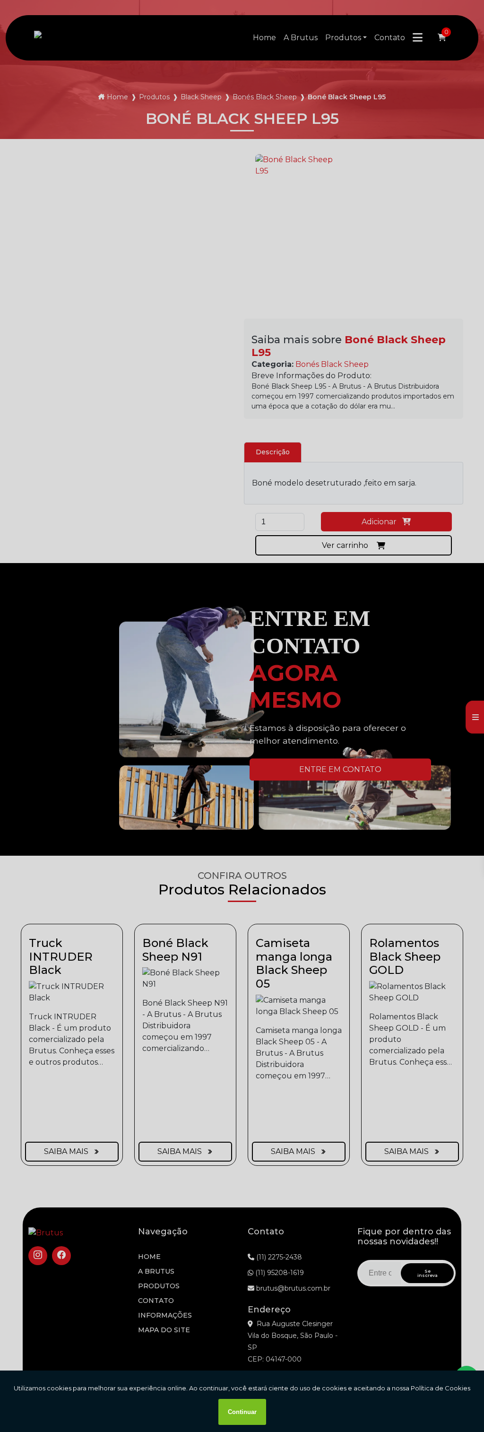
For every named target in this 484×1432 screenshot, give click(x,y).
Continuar (242, 1411)
